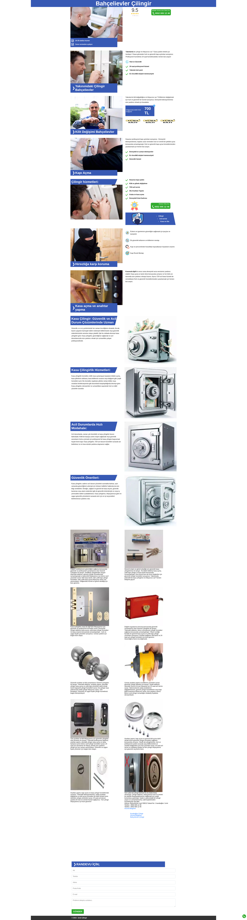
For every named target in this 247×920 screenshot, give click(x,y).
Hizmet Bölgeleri (130, 808)
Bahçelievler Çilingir (137, 817)
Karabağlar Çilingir (136, 813)
